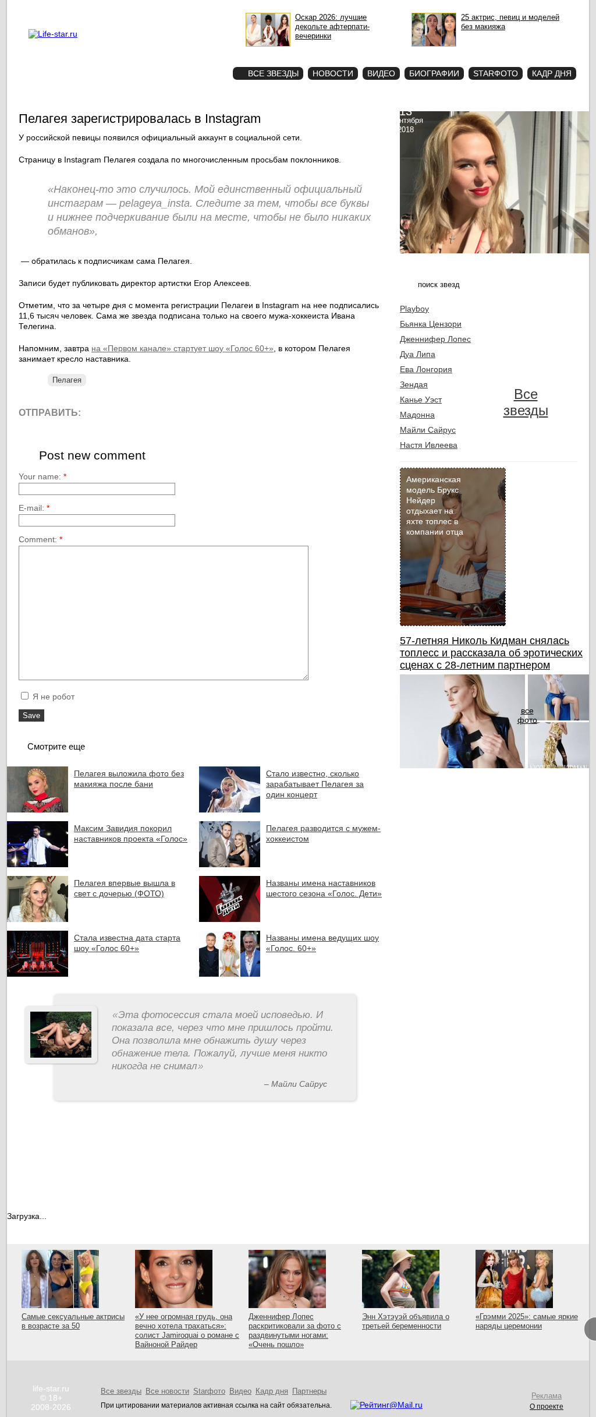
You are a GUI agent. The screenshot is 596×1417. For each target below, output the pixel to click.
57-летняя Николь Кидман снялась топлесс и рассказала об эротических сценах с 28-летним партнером (491, 653)
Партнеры (309, 1391)
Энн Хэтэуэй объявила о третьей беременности (405, 1321)
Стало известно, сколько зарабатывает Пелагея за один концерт (315, 784)
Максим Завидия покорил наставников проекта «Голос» (130, 833)
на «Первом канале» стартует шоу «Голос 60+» (182, 348)
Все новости (167, 1391)
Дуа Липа (417, 354)
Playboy (414, 308)
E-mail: (34, 508)
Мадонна (417, 414)
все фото (527, 715)
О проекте (102, 9)
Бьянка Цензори (431, 323)
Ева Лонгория (426, 369)
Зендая (414, 384)
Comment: (40, 539)
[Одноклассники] (175, 412)
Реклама (135, 9)
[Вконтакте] (123, 412)
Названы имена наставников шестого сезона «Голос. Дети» (324, 888)
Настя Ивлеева (428, 445)
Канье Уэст (421, 399)
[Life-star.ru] (53, 33)
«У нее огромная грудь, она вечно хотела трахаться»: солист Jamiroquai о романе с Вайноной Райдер (187, 1330)
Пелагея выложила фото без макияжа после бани (129, 779)
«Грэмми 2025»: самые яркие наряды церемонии (527, 1321)
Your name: (42, 476)
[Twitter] (149, 412)
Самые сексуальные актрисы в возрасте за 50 (73, 1321)
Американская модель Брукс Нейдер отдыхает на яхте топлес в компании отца (434, 505)
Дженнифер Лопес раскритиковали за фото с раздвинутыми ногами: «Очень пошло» (295, 1330)
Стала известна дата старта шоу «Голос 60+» (127, 943)
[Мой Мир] (201, 412)
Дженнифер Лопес (435, 339)
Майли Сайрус (428, 429)
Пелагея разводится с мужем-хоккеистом (323, 833)
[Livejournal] (97, 412)
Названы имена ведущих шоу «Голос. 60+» (322, 943)
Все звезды (525, 402)
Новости (333, 73)
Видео (381, 73)
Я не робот (52, 696)
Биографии (434, 73)
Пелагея (66, 380)
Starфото (189, 53)
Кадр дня (552, 73)
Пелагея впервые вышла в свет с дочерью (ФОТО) (124, 888)
